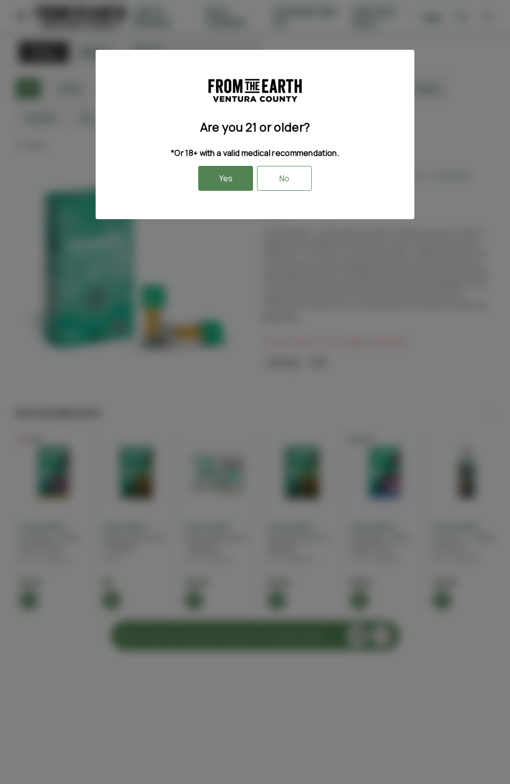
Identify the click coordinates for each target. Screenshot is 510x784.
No (284, 178)
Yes (226, 178)
